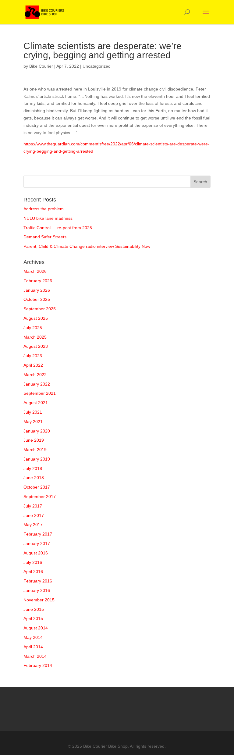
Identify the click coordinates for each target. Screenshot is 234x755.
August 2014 (35, 627)
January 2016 (36, 590)
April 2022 (33, 365)
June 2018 (33, 477)
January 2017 (36, 543)
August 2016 (35, 552)
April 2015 (33, 618)
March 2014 (35, 656)
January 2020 (36, 431)
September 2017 (39, 496)
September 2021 (39, 393)
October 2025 (36, 299)
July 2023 (32, 355)
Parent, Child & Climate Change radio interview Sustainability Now (86, 246)
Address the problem (43, 208)
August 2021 (35, 402)
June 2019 (33, 440)
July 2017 (32, 506)
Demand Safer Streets (44, 236)
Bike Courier (41, 66)
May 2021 (33, 421)
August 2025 (35, 318)
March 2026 (35, 271)
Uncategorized (97, 66)
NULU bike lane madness (48, 218)
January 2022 (36, 384)
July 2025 (32, 327)
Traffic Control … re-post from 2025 (57, 227)
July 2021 (32, 412)
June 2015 (33, 609)
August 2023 (35, 346)
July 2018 (32, 468)
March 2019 (35, 449)
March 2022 (35, 374)
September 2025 (39, 308)
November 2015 (39, 599)
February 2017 (37, 534)
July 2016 (32, 562)
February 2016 (37, 581)
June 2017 (33, 515)
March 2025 (35, 337)
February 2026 (37, 280)
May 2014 (33, 637)
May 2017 (33, 524)
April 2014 (33, 646)
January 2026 (36, 290)
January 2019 (36, 459)
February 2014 (37, 665)
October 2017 (36, 487)
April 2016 (33, 571)
